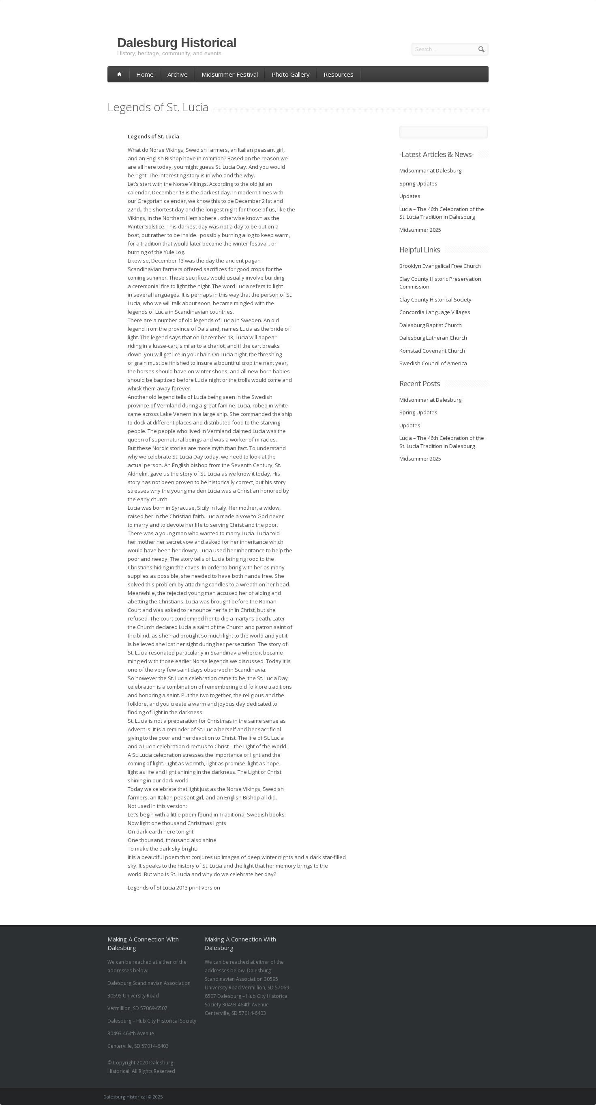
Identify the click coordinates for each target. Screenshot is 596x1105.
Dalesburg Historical (176, 42)
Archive (177, 74)
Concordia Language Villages (434, 312)
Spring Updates (418, 183)
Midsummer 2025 (420, 229)
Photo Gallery (291, 74)
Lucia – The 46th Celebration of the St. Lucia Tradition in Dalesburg (441, 213)
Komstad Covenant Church (432, 350)
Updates (409, 196)
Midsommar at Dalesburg (430, 170)
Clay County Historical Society (435, 299)
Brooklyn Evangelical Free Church (440, 265)
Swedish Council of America (433, 363)
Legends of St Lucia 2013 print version (174, 887)
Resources (339, 74)
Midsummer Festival (230, 74)
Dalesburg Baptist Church (430, 325)
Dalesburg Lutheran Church (433, 337)
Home (145, 74)
